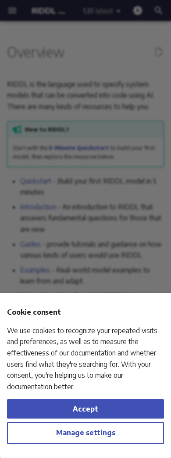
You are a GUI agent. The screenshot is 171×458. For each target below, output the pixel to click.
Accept (85, 409)
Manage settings (85, 432)
